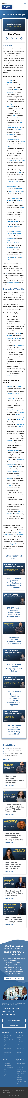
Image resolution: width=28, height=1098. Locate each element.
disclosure (10, 226)
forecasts (10, 514)
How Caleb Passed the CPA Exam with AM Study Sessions (13, 920)
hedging (22, 141)
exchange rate (11, 134)
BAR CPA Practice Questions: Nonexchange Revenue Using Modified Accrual (14, 612)
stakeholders (11, 238)
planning (9, 104)
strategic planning (19, 534)
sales (22, 324)
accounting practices (12, 544)
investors (10, 466)
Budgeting (10, 200)
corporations (18, 129)
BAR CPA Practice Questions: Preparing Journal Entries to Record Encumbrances (14, 583)
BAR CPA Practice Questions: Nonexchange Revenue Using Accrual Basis (14, 729)
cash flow (10, 335)
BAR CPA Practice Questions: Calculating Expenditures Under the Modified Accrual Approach (14, 698)
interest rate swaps (12, 181)
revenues (16, 89)
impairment (15, 198)
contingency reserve (13, 393)
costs (10, 160)
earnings (20, 511)
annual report (20, 459)
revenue (16, 514)
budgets (22, 207)
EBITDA (14, 257)
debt (14, 115)
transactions (19, 419)
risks (8, 240)
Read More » (9, 785)
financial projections (15, 210)
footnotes (20, 229)
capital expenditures (15, 118)
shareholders (11, 464)
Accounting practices (18, 160)
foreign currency (20, 424)
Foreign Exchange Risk (14, 338)
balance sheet (11, 196)
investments (19, 191)
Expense (9, 82)
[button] (25, 3)
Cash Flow (10, 106)
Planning (19, 200)
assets (11, 191)
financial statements (13, 139)
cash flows (18, 108)
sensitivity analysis (12, 247)
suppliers (9, 440)
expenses (10, 92)
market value (20, 188)
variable (19, 172)
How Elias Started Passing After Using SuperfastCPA (14, 893)
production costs (12, 376)
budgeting (18, 333)
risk (21, 122)
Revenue (9, 80)
